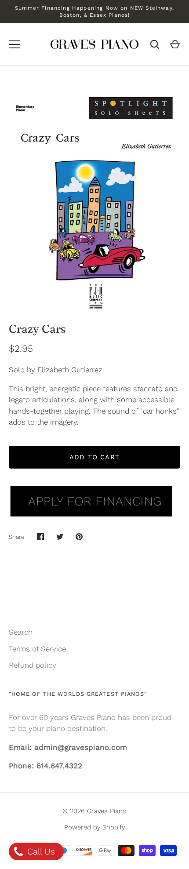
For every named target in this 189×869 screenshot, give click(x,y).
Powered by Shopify (94, 827)
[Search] (154, 44)
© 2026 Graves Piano (94, 811)
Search (21, 632)
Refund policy (32, 665)
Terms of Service (37, 648)
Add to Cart (94, 457)
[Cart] (175, 44)
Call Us (40, 851)
